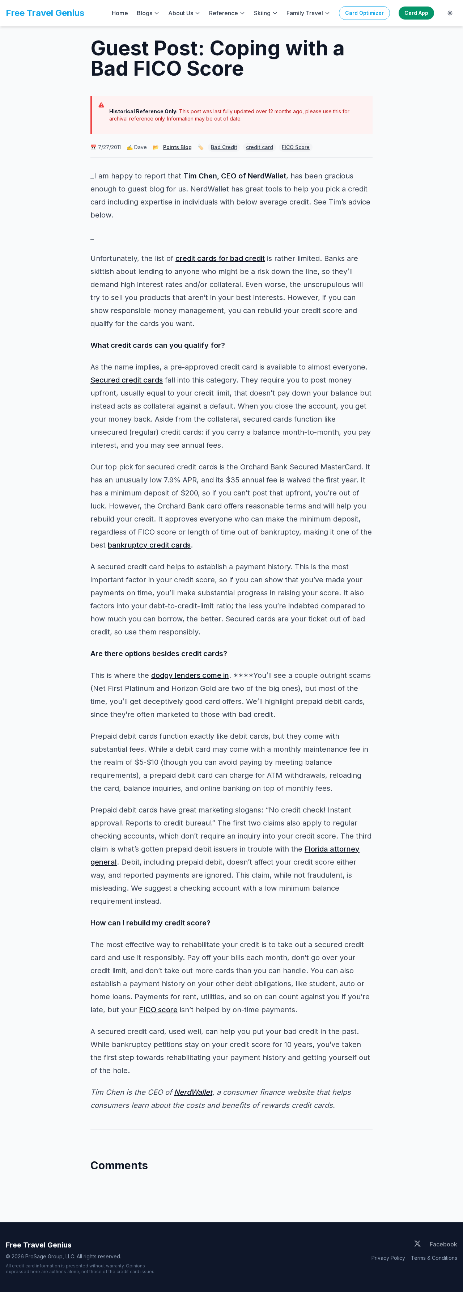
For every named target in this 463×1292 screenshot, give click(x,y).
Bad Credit (224, 147)
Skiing (262, 13)
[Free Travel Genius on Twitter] (417, 1244)
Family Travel (304, 13)
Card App (416, 13)
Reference (223, 13)
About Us (180, 13)
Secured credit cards (126, 380)
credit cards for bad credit (220, 258)
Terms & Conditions (434, 1258)
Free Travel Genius (45, 13)
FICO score (158, 1009)
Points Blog (177, 147)
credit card (259, 147)
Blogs (144, 13)
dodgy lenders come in (190, 675)
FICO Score (296, 147)
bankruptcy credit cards (149, 545)
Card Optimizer (364, 13)
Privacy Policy (388, 1258)
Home (120, 13)
